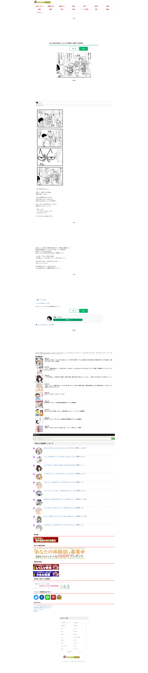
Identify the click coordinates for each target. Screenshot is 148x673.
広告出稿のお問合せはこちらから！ (42, 607)
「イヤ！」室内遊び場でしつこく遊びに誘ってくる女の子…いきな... (59, 456)
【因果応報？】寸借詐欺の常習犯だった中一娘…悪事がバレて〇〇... (59, 499)
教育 (62, 643)
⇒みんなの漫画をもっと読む (43, 303)
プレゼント (39, 12)
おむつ (62, 637)
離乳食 (62, 640)
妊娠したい (62, 6)
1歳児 (107, 6)
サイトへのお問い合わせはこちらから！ (43, 605)
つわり (75, 628)
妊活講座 (76, 622)
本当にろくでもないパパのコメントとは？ (54, 394)
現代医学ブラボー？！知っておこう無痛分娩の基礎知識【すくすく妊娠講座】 (63, 419)
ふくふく (82, 465)
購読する (37, 434)
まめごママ (83, 456)
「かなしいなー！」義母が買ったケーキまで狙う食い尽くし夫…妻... (59, 482)
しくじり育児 (84, 9)
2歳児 (39, 9)
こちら (55, 353)
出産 (46, 324)
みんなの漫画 (41, 324)
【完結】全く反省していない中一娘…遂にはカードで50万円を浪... (59, 448)
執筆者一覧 (51, 6)
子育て (84, 6)
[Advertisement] (74, 28)
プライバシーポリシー (39, 609)
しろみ (81, 482)
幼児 (62, 9)
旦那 (96, 9)
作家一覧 (74, 48)
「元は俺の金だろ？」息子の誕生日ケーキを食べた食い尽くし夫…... (59, 524)
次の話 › (83, 48)
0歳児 (96, 6)
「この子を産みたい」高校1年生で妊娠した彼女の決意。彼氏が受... (59, 465)
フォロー (39, 306)
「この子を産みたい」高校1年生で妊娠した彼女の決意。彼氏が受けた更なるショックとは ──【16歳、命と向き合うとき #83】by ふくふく (78, 377)
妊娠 (73, 6)
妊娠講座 (63, 625)
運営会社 (36, 611)
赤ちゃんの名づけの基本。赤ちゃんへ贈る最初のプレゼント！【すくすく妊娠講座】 (64, 411)
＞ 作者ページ (68, 319)
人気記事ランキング (65, 622)
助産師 (52, 324)
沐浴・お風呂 (77, 637)
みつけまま (83, 473)
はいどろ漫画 (82, 448)
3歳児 (50, 9)
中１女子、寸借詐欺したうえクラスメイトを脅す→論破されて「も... (59, 516)
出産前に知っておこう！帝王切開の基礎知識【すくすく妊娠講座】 (60, 402)
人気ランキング (39, 6)
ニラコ (40, 103)
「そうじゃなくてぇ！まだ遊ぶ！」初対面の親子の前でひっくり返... (59, 490)
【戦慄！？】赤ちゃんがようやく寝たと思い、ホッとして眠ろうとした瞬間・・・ (64, 427)
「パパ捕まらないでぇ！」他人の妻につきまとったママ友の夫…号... (59, 473)
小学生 (73, 9)
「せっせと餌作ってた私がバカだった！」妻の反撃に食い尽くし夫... (59, 507)
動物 (107, 9)
